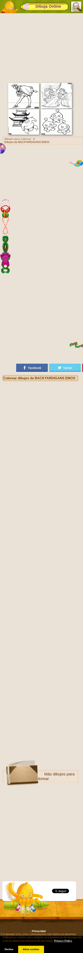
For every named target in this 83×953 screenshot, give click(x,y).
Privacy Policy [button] (63, 940)
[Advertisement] (41, 47)
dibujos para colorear (17, 139)
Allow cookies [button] (31, 949)
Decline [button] (9, 949)
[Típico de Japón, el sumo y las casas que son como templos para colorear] (23, 133)
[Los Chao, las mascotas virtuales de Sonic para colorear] (56, 133)
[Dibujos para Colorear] (9, 6)
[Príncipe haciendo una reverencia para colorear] (23, 107)
